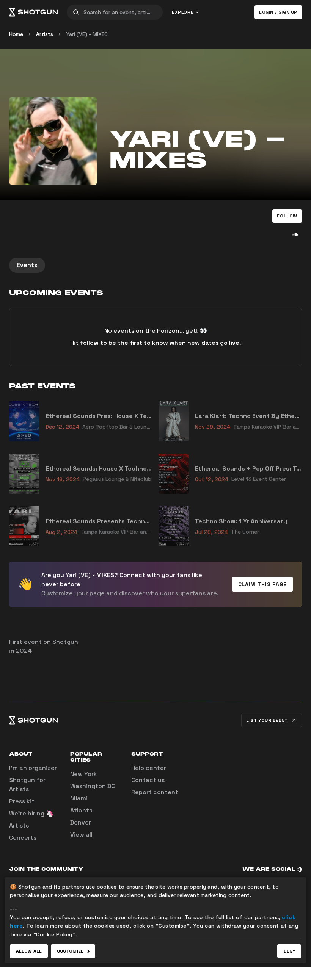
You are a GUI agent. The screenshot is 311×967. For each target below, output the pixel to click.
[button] (287, 216)
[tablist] (155, 265)
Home (16, 34)
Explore (182, 12)
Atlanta (81, 810)
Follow (287, 216)
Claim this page (262, 584)
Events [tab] (27, 265)
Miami (79, 798)
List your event (267, 720)
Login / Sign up (278, 12)
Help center (148, 768)
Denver (80, 822)
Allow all (29, 951)
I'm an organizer (33, 768)
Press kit (22, 801)
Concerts (22, 838)
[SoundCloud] (295, 234)
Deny (289, 951)
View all (81, 835)
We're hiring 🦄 (31, 813)
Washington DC (92, 786)
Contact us (148, 780)
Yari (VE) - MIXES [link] (87, 34)
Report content (154, 792)
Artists (44, 34)
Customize (70, 951)
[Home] (33, 12)
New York (83, 774)
